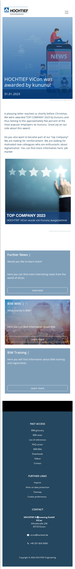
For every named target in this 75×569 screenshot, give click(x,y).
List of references (37, 439)
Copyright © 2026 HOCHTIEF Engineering (37, 557)
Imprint (37, 482)
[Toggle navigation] (66, 12)
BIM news (37, 435)
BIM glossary (37, 430)
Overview (37, 290)
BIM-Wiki (37, 449)
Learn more (37, 339)
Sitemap (37, 491)
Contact (37, 463)
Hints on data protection (37, 487)
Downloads (37, 453)
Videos (37, 458)
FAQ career (37, 444)
